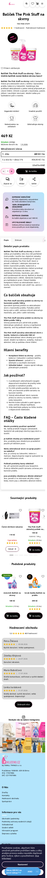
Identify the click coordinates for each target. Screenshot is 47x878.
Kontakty (5, 795)
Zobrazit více (23, 704)
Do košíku (33, 171)
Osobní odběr (8, 827)
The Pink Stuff (23, 24)
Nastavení (23, 864)
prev (3, 516)
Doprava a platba (9, 833)
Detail (10, 549)
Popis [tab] (6, 240)
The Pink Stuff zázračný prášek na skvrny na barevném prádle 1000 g (23, 302)
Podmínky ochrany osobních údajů (16, 821)
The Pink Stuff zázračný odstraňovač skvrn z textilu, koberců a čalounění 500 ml (23, 334)
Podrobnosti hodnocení (36, 28)
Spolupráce (7, 801)
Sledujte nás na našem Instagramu (24, 720)
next (44, 516)
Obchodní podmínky (10, 818)
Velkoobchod (7, 824)
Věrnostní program (10, 830)
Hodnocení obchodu (23, 628)
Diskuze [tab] (18, 240)
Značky (5, 792)
